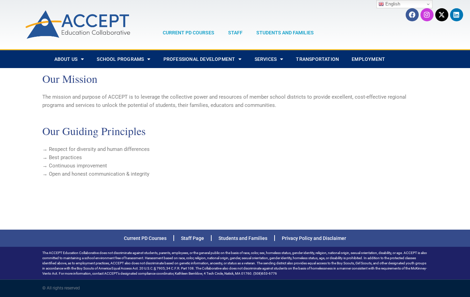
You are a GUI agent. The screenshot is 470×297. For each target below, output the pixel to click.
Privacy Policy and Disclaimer (314, 238)
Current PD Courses (145, 238)
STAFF (235, 32)
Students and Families (242, 238)
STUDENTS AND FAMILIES (285, 32)
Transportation (317, 59)
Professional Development (199, 59)
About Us (66, 59)
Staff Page (192, 238)
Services (266, 59)
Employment (368, 59)
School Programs (120, 59)
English (392, 4)
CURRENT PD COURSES (188, 32)
